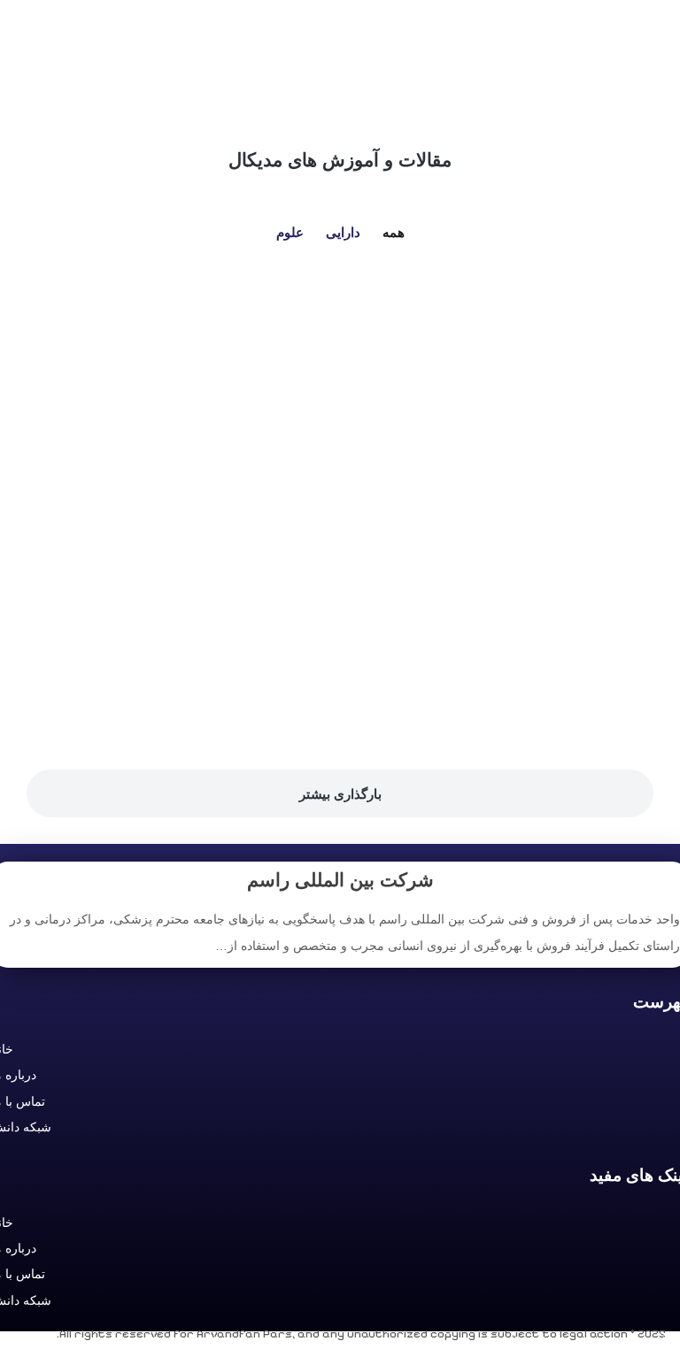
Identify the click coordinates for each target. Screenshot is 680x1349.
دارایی (343, 232)
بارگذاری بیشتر (340, 793)
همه (393, 232)
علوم (290, 232)
